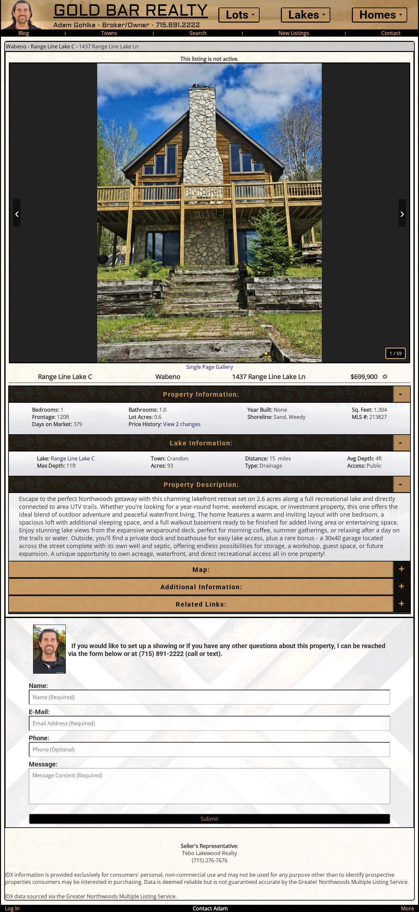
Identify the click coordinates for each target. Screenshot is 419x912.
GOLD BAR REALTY (130, 11)
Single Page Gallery (209, 366)
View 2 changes (182, 424)
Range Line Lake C (53, 46)
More (407, 908)
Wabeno (16, 46)
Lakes (303, 15)
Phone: (39, 738)
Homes (377, 15)
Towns (109, 33)
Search (198, 33)
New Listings (294, 33)
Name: (38, 686)
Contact (391, 33)
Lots (237, 15)
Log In (12, 908)
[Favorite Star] (385, 376)
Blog (23, 33)
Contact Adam (210, 908)
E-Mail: (39, 712)
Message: (43, 764)
